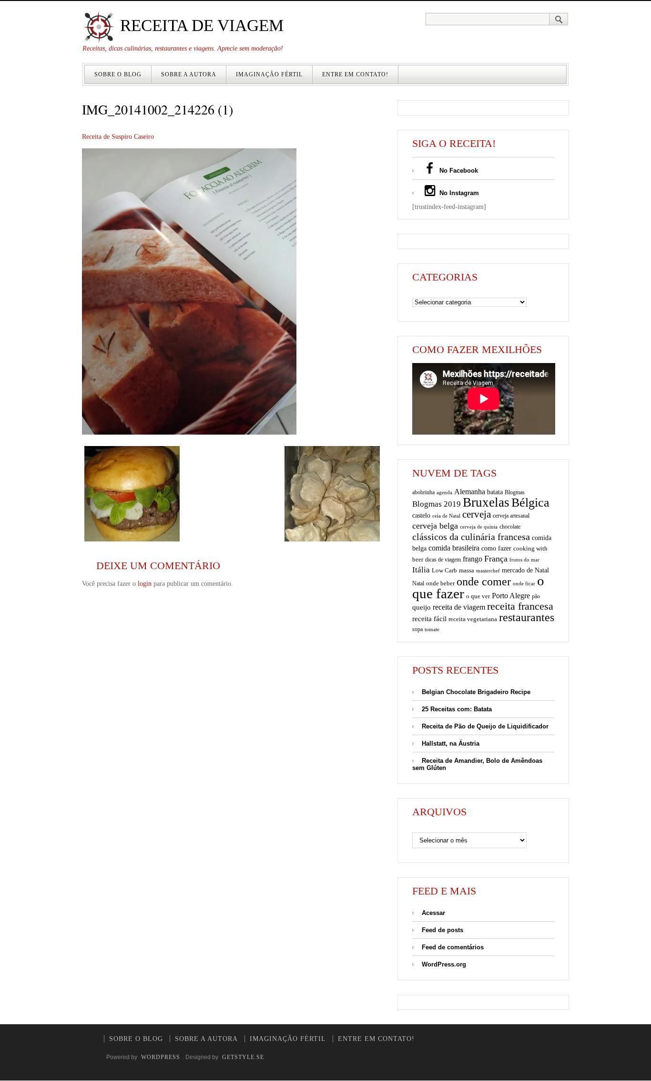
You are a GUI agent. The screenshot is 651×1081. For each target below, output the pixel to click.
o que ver (478, 596)
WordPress (160, 1057)
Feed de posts (442, 930)
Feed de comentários (453, 947)
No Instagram (458, 193)
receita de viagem (459, 607)
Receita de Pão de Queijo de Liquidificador (485, 726)
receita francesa (520, 606)
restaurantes (526, 617)
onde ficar (524, 583)
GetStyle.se (243, 1057)
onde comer (484, 581)
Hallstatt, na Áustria (450, 743)
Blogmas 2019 (436, 504)
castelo (421, 515)
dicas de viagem (443, 559)
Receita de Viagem (200, 25)
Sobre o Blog (118, 74)
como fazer (496, 548)
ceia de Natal (446, 516)
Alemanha (469, 492)
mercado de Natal (525, 570)
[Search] (558, 19)
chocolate (509, 526)
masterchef (488, 570)
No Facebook (457, 170)
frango (472, 558)
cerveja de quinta (479, 527)
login (145, 583)
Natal (418, 583)
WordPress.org (444, 964)
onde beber (440, 583)
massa (466, 570)
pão (536, 596)
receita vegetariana (472, 619)
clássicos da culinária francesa (471, 536)
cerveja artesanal (511, 515)
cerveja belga (435, 525)
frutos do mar (524, 559)
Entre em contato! (355, 74)
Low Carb (444, 570)
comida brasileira (453, 548)
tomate (432, 629)
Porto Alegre (511, 596)
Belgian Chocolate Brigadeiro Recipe (476, 692)
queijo (421, 607)
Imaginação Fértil (269, 74)
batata (495, 492)
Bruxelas (486, 502)
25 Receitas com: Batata (457, 709)
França (496, 558)
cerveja (476, 514)
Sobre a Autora (188, 74)
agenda (444, 492)
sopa (417, 629)
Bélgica (530, 502)
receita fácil (429, 618)
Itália (421, 569)
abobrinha (423, 492)
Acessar (433, 912)
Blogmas (515, 492)
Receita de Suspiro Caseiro (118, 136)
